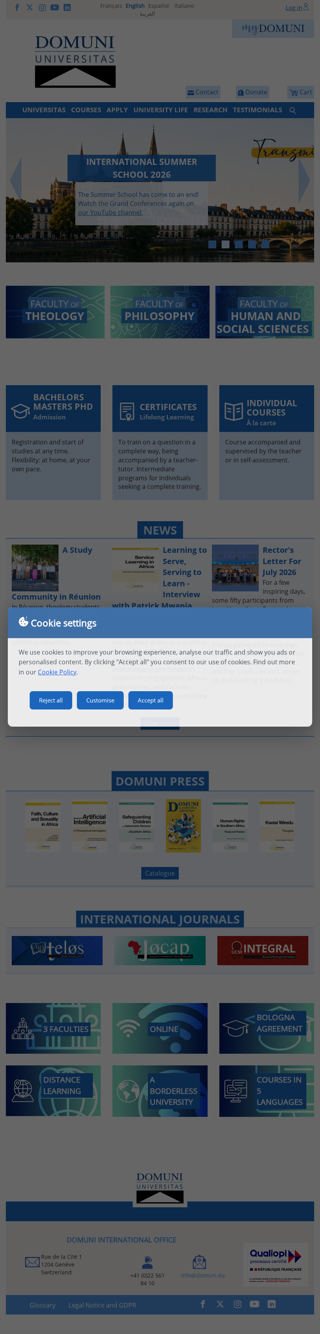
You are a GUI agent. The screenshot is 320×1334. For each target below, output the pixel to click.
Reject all (51, 700)
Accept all (151, 700)
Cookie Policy (57, 672)
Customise (100, 700)
